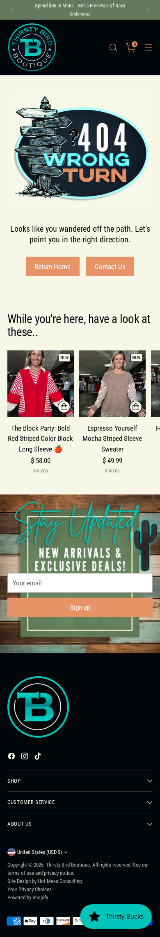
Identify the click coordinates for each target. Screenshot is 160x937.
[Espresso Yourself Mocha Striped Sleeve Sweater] (112, 383)
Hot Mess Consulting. (60, 881)
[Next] (148, 10)
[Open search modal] (113, 47)
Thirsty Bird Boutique (68, 865)
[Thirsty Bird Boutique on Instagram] (25, 757)
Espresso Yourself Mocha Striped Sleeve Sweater (112, 438)
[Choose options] (64, 407)
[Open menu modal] (148, 47)
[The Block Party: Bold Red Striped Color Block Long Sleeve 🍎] (40, 383)
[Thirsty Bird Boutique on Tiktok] (38, 757)
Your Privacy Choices (29, 889)
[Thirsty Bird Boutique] (32, 47)
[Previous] (12, 10)
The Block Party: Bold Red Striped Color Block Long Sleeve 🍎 (40, 438)
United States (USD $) (39, 852)
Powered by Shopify (27, 897)
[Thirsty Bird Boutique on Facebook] (12, 757)
